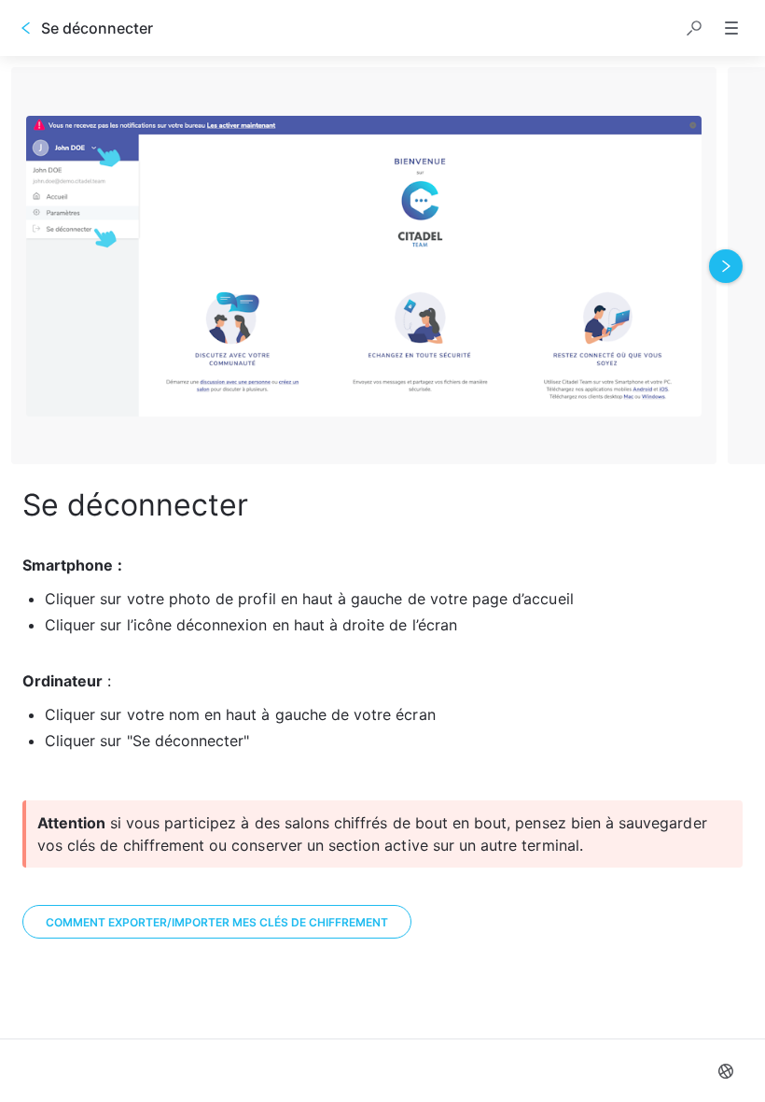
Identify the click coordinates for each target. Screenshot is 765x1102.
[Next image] (726, 266)
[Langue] (726, 1071)
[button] (694, 28)
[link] (216, 922)
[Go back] (26, 28)
